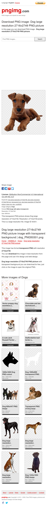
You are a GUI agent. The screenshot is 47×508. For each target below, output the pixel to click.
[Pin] (9, 188)
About (4, 492)
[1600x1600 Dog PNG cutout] (10, 359)
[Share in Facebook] (3, 188)
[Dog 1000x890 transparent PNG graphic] (33, 359)
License (11, 492)
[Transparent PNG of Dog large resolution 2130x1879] (33, 394)
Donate (23, 492)
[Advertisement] (23, 66)
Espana (17, 3)
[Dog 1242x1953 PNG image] (33, 462)
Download (10, 311)
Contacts (41, 492)
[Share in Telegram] (6, 188)
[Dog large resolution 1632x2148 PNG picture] (10, 428)
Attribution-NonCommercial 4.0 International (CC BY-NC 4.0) (22, 195)
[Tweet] (12, 188)
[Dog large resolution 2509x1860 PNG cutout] (33, 428)
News (16, 492)
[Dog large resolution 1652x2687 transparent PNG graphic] (10, 462)
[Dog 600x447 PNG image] (10, 394)
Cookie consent (32, 492)
